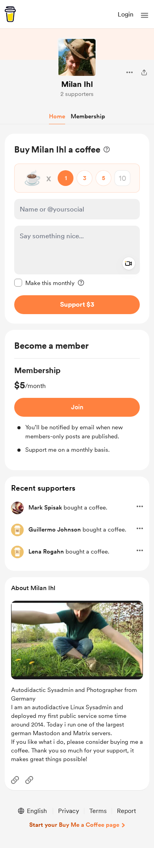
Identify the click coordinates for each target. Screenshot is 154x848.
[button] (144, 15)
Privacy (68, 811)
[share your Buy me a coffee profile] (144, 72)
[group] (77, 409)
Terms (98, 811)
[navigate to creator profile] (77, 57)
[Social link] (15, 780)
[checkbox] (44, 283)
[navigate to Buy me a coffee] (10, 14)
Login (125, 14)
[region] (77, 229)
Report (126, 811)
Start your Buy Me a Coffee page (74, 824)
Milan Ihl (77, 84)
